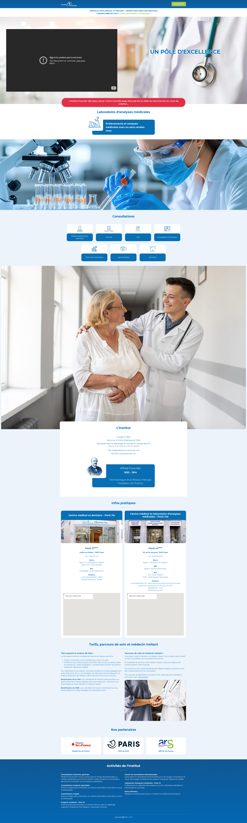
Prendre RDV (179, 4)
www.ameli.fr (143, 677)
